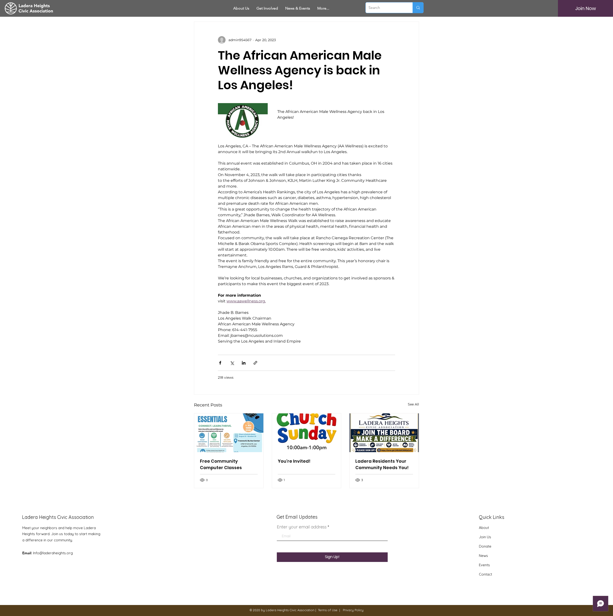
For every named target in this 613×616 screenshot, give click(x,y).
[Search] (418, 7)
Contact (485, 574)
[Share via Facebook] (220, 363)
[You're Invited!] (306, 432)
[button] (267, 8)
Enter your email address (302, 527)
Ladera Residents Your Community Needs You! (382, 464)
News (483, 555)
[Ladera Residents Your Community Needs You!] (384, 432)
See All (413, 404)
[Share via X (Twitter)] (232, 363)
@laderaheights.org (56, 553)
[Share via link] (255, 363)
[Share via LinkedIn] (243, 363)
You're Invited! (294, 461)
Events (484, 565)
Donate (485, 546)
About (484, 527)
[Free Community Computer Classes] (228, 432)
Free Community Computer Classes (221, 464)
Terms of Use (327, 610)
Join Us (485, 537)
